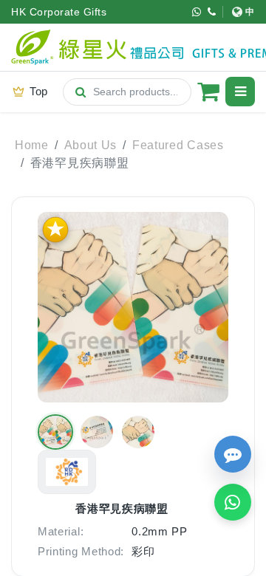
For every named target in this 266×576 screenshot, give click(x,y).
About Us (90, 145)
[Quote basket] (208, 91)
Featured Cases (178, 145)
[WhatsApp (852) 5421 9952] (197, 12)
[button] (55, 432)
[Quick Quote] (232, 454)
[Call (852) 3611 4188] (212, 12)
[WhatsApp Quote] (232, 502)
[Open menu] (240, 91)
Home (32, 145)
